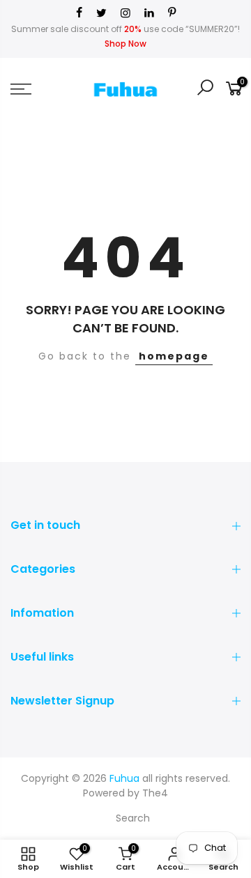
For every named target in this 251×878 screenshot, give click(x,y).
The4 (155, 793)
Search (133, 818)
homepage (174, 356)
